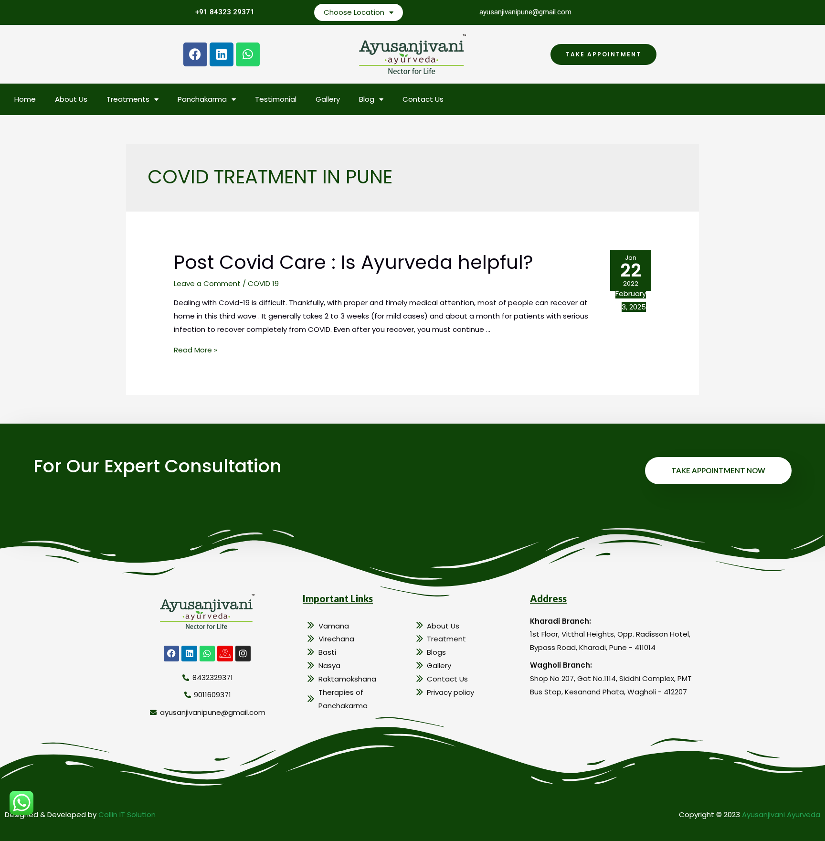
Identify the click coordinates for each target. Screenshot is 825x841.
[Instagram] (243, 653)
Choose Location (354, 12)
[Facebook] (195, 54)
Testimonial (275, 99)
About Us (71, 99)
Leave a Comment (207, 283)
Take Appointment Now (718, 470)
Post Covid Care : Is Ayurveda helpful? (353, 262)
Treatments (127, 99)
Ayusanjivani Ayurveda (781, 814)
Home (25, 99)
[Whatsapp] (248, 54)
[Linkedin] (221, 54)
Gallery (328, 99)
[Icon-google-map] (225, 653)
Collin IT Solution (127, 814)
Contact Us (423, 99)
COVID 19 (263, 283)
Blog (366, 99)
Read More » (195, 350)
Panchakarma (202, 99)
